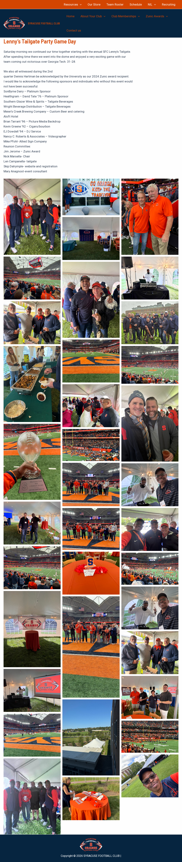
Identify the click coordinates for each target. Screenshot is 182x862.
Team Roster (115, 4)
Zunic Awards (155, 16)
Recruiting (168, 4)
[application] (80, 4)
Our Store (94, 4)
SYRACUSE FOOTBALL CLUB (44, 23)
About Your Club (91, 16)
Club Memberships (123, 16)
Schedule (136, 4)
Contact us (73, 30)
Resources (71, 4)
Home (70, 16)
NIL (150, 4)
